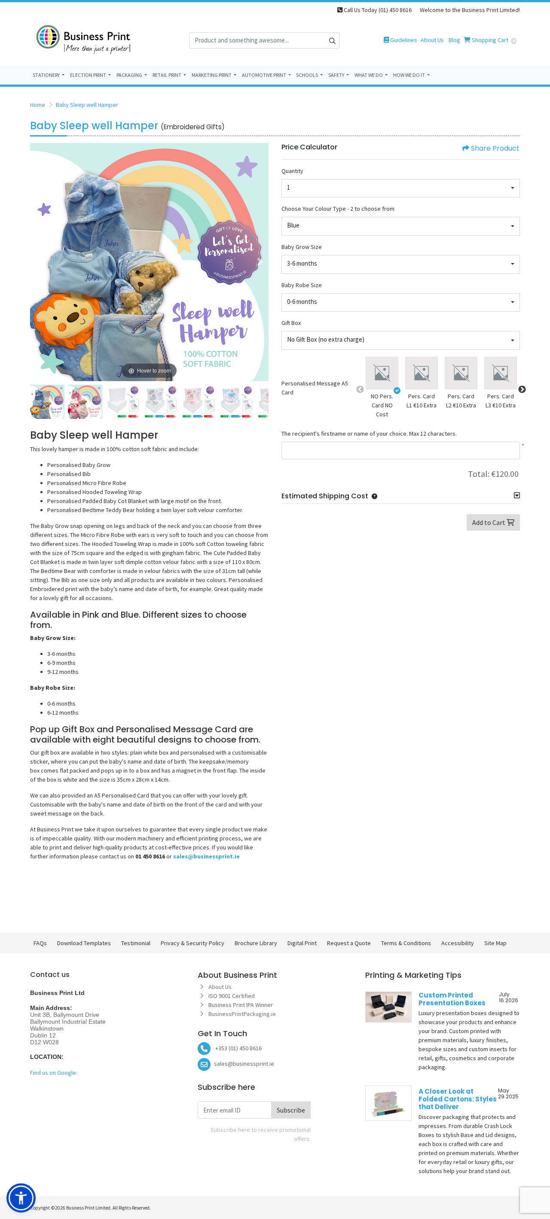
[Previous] (38, 261)
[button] (382, 374)
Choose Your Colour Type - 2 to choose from (337, 208)
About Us (220, 987)
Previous (360, 389)
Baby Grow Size (301, 247)
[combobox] (400, 188)
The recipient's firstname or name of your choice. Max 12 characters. (369, 433)
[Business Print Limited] (84, 40)
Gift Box (291, 323)
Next (522, 389)
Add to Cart (489, 522)
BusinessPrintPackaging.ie (242, 1014)
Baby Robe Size (301, 285)
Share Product (495, 148)
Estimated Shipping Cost (324, 496)
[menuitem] (48, 75)
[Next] (260, 261)
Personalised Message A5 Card (314, 387)
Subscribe (291, 1110)
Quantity (292, 171)
